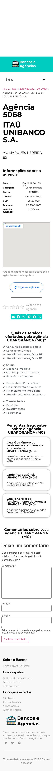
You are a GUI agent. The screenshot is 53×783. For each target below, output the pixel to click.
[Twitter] (12, 743)
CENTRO (42, 89)
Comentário (8, 566)
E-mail (5, 615)
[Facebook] (19, 743)
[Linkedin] (6, 743)
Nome (5, 603)
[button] (44, 80)
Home (6, 89)
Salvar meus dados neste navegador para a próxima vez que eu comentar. (25, 631)
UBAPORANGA (26, 89)
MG (14, 89)
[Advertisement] (26, 28)
